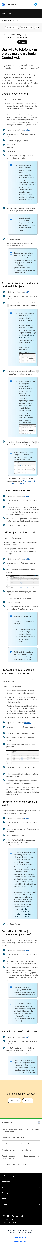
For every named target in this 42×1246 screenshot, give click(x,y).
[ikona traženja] (31, 5)
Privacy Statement (20, 1237)
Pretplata (22, 42)
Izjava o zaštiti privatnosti (10, 1222)
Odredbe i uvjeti (8, 1219)
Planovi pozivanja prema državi (14, 1165)
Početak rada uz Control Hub (13, 1138)
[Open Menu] (40, 4)
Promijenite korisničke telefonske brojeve (18, 1150)
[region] (21, 1235)
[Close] (39, 1228)
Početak (3, 13)
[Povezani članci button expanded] (39, 1122)
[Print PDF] (15, 42)
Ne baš (27, 1101)
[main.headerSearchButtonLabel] (31, 4)
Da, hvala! (14, 1101)
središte (27, 130)
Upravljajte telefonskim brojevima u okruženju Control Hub (19, 54)
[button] (35, 4)
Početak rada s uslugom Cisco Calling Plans (19, 1144)
